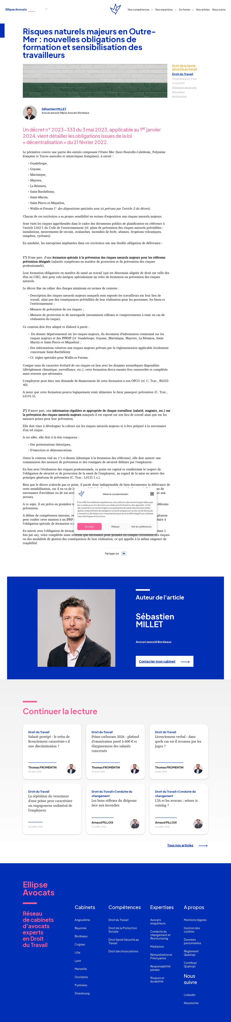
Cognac (80, 944)
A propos (194, 907)
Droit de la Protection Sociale (122, 929)
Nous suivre (219, 9)
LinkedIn (189, 995)
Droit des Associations (123, 951)
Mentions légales (195, 920)
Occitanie (81, 977)
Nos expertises (164, 9)
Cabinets (85, 907)
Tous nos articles (180, 845)
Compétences (124, 907)
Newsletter (191, 1003)
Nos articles (203, 9)
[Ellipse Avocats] (115, 9)
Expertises (162, 907)
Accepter (89, 526)
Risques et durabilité (157, 979)
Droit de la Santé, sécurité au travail (184, 67)
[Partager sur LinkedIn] (123, 553)
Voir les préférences (141, 526)
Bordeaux (81, 936)
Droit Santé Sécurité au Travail (123, 941)
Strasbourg (82, 993)
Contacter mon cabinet (157, 661)
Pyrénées (81, 985)
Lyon (78, 960)
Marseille (81, 969)
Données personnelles (192, 941)
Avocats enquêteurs (157, 921)
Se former (184, 9)
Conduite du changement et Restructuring (160, 935)
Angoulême (82, 920)
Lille (77, 952)
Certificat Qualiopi (190, 964)
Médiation (157, 946)
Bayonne (80, 928)
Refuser (115, 526)
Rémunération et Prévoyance (161, 956)
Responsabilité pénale (160, 967)
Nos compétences (138, 9)
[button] (152, 493)
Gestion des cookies (192, 929)
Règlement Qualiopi (191, 952)
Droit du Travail (182, 74)
